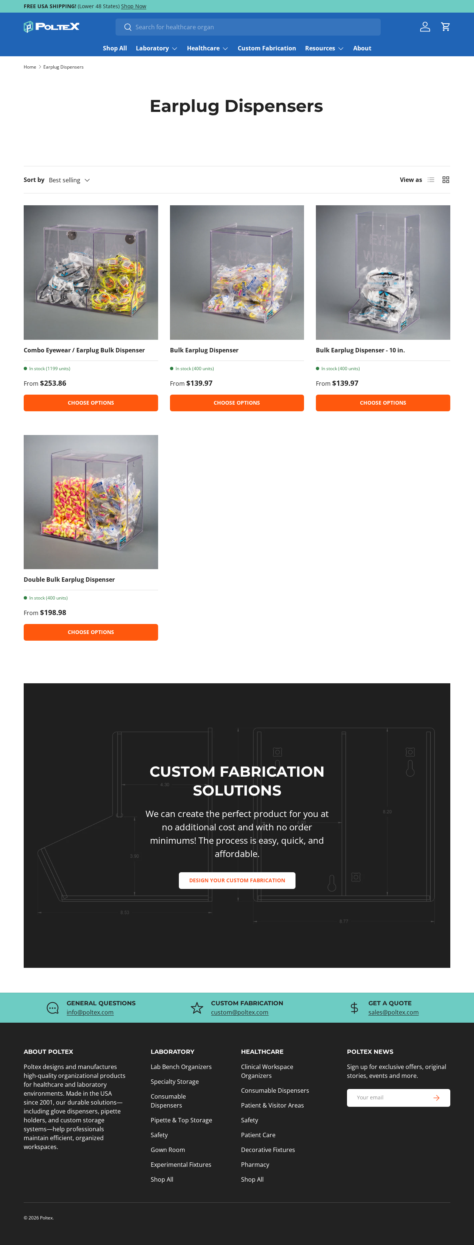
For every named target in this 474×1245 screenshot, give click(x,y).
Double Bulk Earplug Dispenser (69, 579)
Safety (159, 1135)
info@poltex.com (90, 1012)
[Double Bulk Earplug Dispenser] (91, 502)
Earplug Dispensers (63, 67)
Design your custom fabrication (237, 880)
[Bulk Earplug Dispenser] (237, 272)
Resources (320, 48)
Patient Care (258, 1135)
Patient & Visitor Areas (272, 1105)
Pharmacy (255, 1165)
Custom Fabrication (267, 48)
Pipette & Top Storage (181, 1120)
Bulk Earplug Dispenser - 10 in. (360, 350)
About (362, 48)
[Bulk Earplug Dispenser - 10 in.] (383, 272)
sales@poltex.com (393, 1012)
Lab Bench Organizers (181, 1067)
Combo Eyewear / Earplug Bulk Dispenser (84, 350)
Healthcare (203, 48)
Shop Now (133, 6)
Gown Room (168, 1150)
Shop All (115, 48)
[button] (446, 27)
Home (30, 67)
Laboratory (152, 48)
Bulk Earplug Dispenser (204, 350)
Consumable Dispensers (275, 1090)
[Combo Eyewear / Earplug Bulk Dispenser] (91, 272)
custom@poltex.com (239, 1012)
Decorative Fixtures (268, 1150)
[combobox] (248, 27)
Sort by (34, 180)
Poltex (46, 1218)
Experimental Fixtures (181, 1165)
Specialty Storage (175, 1082)
